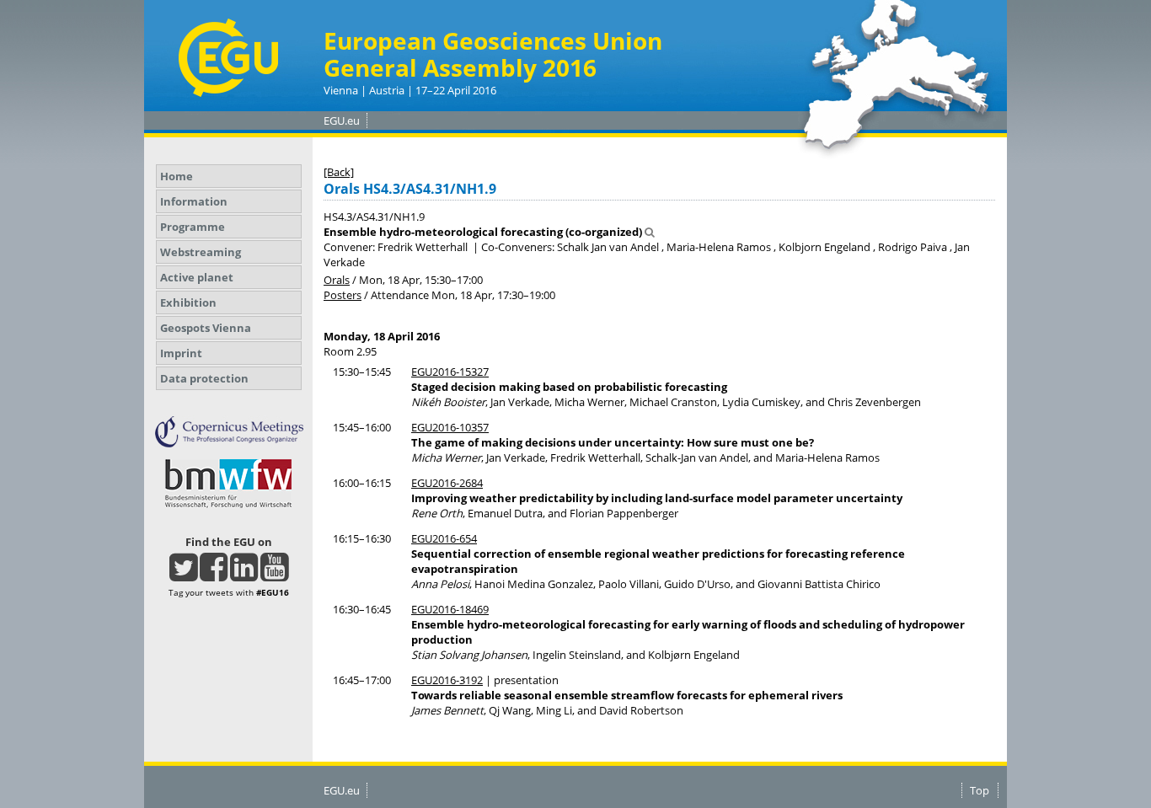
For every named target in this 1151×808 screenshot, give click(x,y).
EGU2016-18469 (450, 609)
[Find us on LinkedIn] (244, 574)
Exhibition (188, 302)
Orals (337, 279)
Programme (192, 226)
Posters (342, 294)
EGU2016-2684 (447, 482)
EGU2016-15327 (450, 371)
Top (979, 790)
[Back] (339, 171)
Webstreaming (200, 252)
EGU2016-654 (444, 538)
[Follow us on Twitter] (183, 574)
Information (194, 201)
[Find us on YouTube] (274, 574)
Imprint (181, 353)
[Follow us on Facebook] (214, 574)
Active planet (196, 277)
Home (176, 176)
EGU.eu (342, 120)
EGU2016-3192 (447, 680)
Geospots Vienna (205, 327)
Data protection (204, 378)
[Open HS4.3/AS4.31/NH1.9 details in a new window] (650, 231)
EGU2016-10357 (450, 427)
